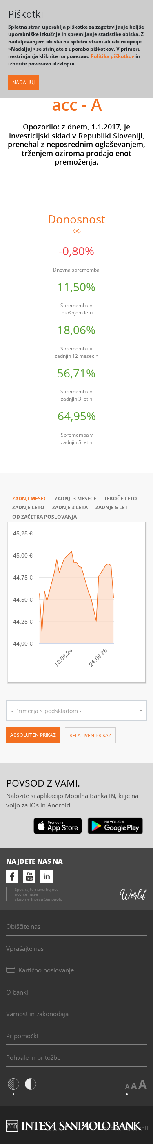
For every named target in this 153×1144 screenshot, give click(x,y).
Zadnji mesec (29, 498)
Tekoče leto (120, 498)
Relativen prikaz (90, 735)
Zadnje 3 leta (70, 507)
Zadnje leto (28, 507)
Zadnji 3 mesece (75, 498)
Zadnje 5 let (111, 507)
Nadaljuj (23, 82)
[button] (76, 710)
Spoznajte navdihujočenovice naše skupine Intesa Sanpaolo (38, 894)
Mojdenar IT (135, 1127)
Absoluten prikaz (33, 734)
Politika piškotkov (112, 56)
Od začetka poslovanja (44, 516)
